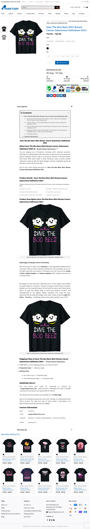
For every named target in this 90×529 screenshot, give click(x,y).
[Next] (40, 37)
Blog (2, 517)
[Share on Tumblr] (64, 95)
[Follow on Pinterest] (86, 1)
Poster (50, 13)
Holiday (19, 13)
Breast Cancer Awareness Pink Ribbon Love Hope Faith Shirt (26, 489)
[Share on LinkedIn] (61, 95)
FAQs (3, 508)
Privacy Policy (5, 511)
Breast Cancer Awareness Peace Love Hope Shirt (8, 489)
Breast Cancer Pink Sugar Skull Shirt (61, 489)
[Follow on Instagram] (82, 1)
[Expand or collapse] (68, 112)
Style (47, 37)
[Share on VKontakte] (57, 95)
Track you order (29, 508)
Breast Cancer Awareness (59, 21)
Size (47, 52)
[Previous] (11, 37)
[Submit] (57, 7)
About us (24, 1)
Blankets (58, 13)
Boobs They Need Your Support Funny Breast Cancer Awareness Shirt (62, 460)
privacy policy (39, 1)
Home (3, 13)
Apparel (11, 13)
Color (47, 45)
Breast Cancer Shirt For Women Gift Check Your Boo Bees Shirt (44, 489)
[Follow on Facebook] (81, 1)
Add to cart (63, 63)
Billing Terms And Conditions (52, 1)
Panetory (31, 411)
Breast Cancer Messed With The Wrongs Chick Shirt (27, 460)
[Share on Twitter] (51, 95)
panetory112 (32, 422)
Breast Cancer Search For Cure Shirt (9, 460)
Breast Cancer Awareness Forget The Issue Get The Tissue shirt (45, 460)
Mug (73, 13)
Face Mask (81, 13)
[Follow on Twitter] (84, 1)
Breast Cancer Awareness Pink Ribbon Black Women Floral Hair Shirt (80, 460)
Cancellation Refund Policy (32, 511)
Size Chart (41, 13)
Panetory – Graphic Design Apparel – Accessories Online (46, 418)
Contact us (31, 1)
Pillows (66, 13)
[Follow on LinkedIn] (87, 1)
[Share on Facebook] (47, 95)
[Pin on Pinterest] (54, 95)
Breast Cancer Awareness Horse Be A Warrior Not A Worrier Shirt (80, 489)
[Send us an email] (51, 520)
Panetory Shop (30, 13)
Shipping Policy (29, 514)
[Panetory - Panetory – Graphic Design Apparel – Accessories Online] (10, 7)
